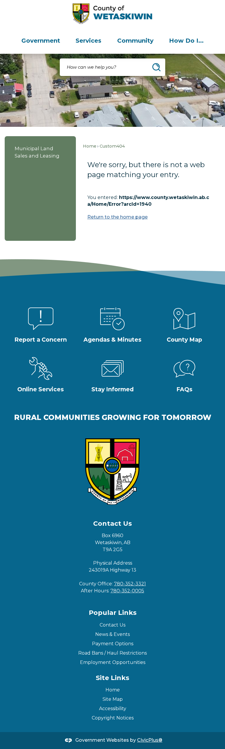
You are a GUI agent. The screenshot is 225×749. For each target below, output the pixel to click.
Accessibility (112, 708)
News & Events (112, 634)
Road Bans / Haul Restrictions (112, 653)
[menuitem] (40, 40)
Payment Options (112, 643)
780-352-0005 (127, 591)
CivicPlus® (149, 740)
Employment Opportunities (112, 662)
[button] (156, 67)
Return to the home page (117, 217)
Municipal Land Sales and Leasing (37, 152)
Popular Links (113, 613)
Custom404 (112, 146)
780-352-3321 (130, 584)
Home (89, 146)
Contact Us (112, 625)
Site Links (112, 678)
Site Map (113, 699)
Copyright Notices (113, 718)
